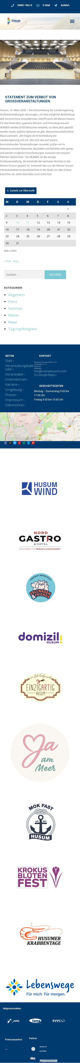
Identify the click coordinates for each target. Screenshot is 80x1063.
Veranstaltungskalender (19, 367)
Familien (15, 308)
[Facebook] (5, 442)
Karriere (11, 384)
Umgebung (13, 389)
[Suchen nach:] (24, 274)
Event (12, 301)
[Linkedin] (28, 442)
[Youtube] (33, 442)
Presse (10, 394)
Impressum (14, 399)
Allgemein (16, 294)
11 (27, 222)
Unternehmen (15, 379)
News (12, 322)
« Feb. (7, 261)
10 (17, 222)
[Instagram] (10, 442)
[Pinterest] (19, 442)
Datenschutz (14, 404)
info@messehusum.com (50, 371)
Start (8, 360)
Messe (13, 315)
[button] (72, 21)
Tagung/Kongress (22, 328)
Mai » (16, 261)
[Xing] (24, 442)
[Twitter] (14, 442)
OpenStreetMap (17, 438)
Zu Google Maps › (45, 375)
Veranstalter (14, 374)
